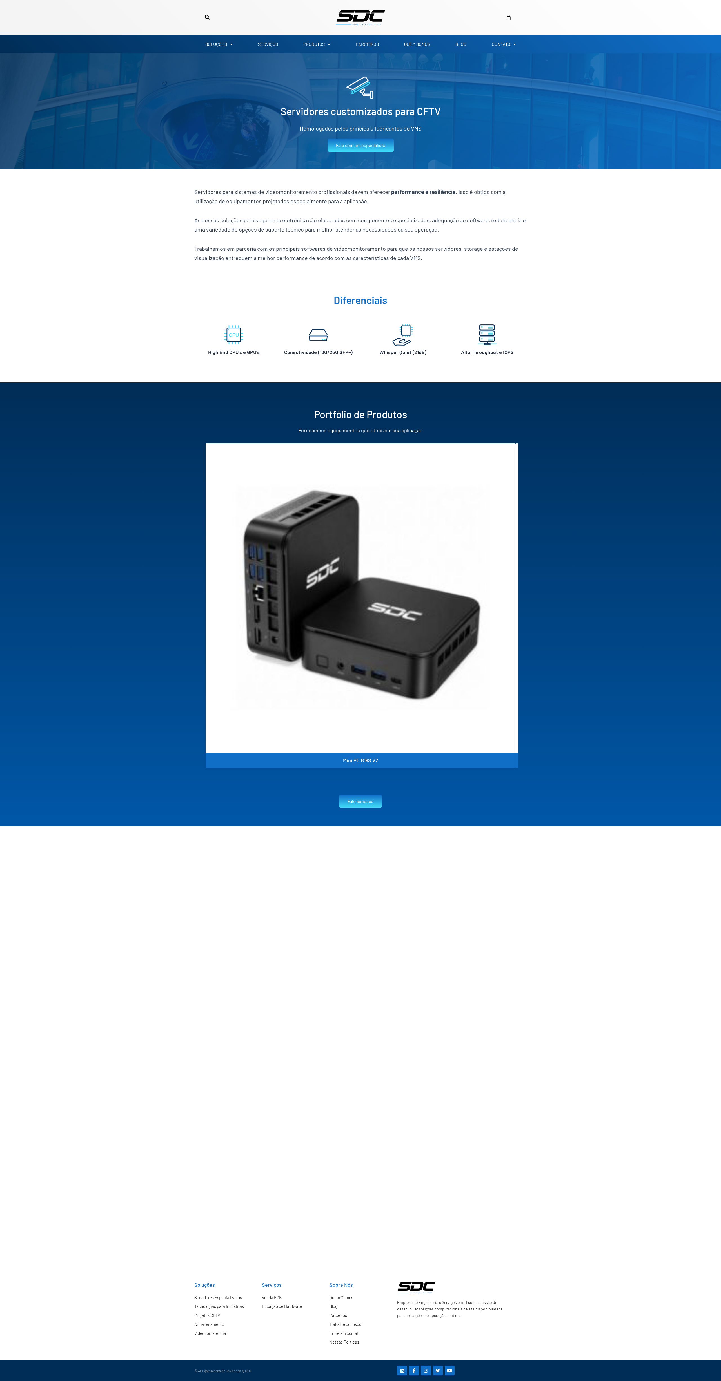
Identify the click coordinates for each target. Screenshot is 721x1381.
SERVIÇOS (268, 44)
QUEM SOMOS (417, 44)
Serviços (272, 1285)
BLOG (460, 44)
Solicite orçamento (360, 748)
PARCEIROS (367, 44)
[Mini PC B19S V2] (360, 598)
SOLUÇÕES (216, 44)
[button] (207, 17)
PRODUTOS (314, 44)
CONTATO (501, 44)
